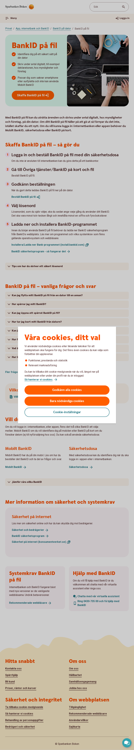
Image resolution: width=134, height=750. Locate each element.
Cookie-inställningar (67, 412)
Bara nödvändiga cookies (67, 401)
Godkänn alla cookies (67, 390)
